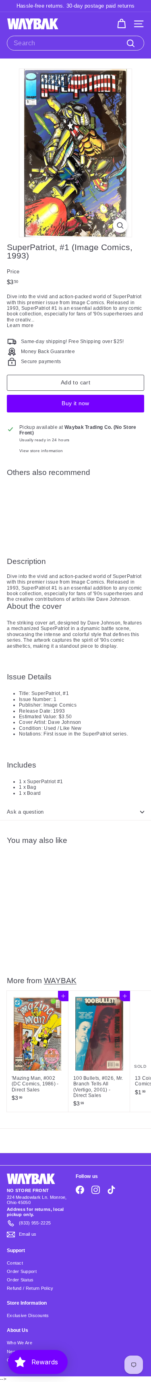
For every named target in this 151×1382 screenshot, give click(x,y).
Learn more (20, 325)
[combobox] (75, 43)
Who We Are (19, 1342)
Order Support (22, 1271)
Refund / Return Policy (30, 1288)
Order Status (20, 1279)
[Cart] (121, 24)
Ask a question (25, 812)
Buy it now (75, 403)
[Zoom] (120, 225)
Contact (15, 1263)
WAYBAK (60, 980)
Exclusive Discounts (28, 1315)
